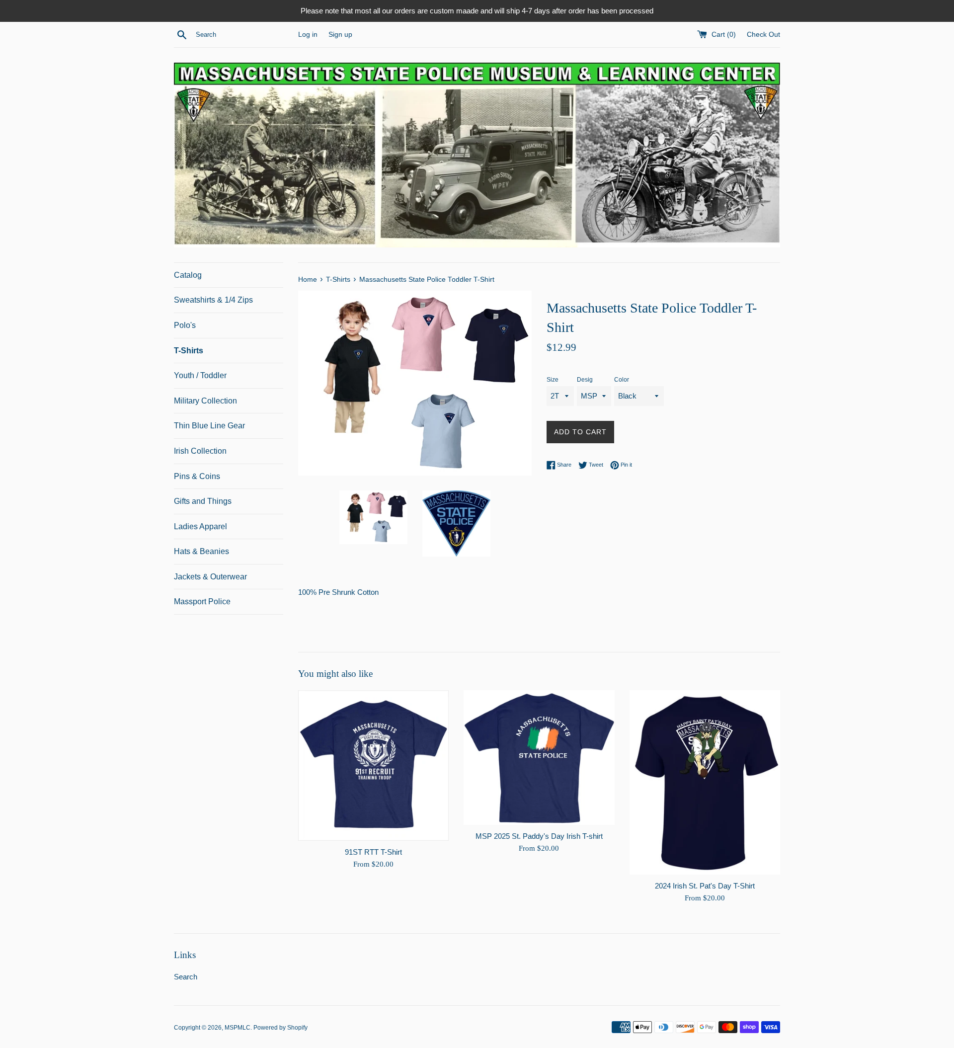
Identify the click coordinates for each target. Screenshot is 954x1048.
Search (185, 976)
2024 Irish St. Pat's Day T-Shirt (705, 885)
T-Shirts (188, 350)
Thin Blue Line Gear (209, 425)
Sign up (340, 34)
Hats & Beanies (201, 551)
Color (621, 379)
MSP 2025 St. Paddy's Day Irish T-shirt (539, 835)
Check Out (763, 34)
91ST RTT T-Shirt (373, 851)
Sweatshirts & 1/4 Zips (213, 300)
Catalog (188, 275)
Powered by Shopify (280, 1027)
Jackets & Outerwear (210, 576)
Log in (308, 34)
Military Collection (205, 401)
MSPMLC (237, 1027)
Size (552, 379)
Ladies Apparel (200, 526)
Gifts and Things (203, 501)
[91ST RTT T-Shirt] (373, 765)
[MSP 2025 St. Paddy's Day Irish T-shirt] (539, 757)
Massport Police (202, 601)
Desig (585, 379)
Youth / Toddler (200, 375)
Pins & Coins (197, 476)
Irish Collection (200, 451)
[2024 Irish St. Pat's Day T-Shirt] (705, 782)
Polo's (185, 325)
